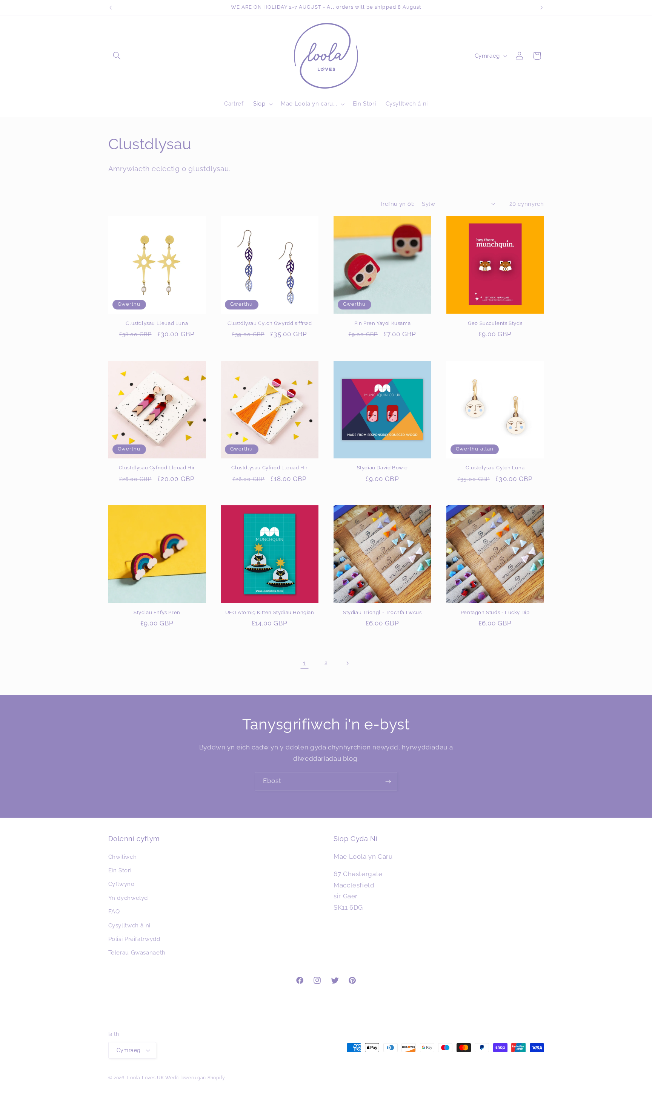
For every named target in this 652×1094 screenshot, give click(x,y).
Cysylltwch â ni (129, 925)
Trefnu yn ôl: (397, 204)
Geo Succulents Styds (495, 323)
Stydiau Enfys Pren (157, 612)
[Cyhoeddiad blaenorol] (110, 7)
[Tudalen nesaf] (347, 663)
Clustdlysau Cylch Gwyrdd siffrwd (270, 323)
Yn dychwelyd (128, 898)
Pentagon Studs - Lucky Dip (495, 612)
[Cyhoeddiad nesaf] (541, 7)
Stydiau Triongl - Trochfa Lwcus (382, 612)
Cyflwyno (121, 884)
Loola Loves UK (145, 1077)
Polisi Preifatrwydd (134, 939)
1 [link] (304, 663)
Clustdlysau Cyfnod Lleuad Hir (157, 467)
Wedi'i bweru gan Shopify (195, 1077)
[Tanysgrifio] (388, 781)
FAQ (114, 911)
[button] (117, 55)
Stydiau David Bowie (382, 467)
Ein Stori (120, 870)
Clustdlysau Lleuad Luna (157, 323)
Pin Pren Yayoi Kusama (382, 323)
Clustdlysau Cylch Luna (495, 467)
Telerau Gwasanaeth (137, 952)
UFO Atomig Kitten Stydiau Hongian (269, 612)
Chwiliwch (122, 856)
